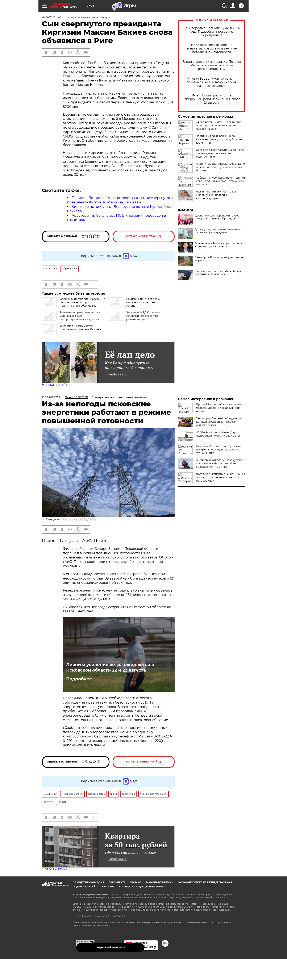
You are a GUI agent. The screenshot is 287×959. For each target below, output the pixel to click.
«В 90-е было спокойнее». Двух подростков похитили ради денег (218, 434)
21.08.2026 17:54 (52, 397)
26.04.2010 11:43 (51, 17)
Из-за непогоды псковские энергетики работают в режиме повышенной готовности (212, 48)
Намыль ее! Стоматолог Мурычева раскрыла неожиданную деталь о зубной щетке (218, 449)
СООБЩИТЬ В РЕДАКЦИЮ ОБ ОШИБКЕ (142, 886)
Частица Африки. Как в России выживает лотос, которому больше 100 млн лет (219, 139)
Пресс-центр (117, 882)
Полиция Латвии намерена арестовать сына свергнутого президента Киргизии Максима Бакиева (120, 200)
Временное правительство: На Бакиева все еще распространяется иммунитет (80, 316)
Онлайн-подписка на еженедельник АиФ (205, 882)
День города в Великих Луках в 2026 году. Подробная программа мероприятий (211, 31)
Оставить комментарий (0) (143, 236)
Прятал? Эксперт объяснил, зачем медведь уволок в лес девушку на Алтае (218, 408)
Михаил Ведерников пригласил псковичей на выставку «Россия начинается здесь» (212, 82)
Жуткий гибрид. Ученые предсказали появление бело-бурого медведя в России (220, 167)
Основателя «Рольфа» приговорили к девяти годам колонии (218, 245)
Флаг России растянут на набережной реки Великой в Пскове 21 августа (212, 99)
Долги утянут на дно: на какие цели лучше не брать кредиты (218, 231)
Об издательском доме (88, 882)
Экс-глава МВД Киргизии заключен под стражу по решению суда (143, 316)
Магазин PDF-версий (159, 882)
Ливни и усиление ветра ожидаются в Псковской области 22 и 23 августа (110, 667)
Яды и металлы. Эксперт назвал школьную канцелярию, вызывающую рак (216, 195)
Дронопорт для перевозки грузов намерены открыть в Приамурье (217, 217)
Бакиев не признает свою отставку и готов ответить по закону (145, 302)
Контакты (107, 886)
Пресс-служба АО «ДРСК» (79, 519)
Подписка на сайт (85, 886)
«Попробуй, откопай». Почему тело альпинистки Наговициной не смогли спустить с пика (219, 463)
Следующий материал (110, 947)
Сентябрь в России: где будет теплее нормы (219, 259)
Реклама (135, 882)
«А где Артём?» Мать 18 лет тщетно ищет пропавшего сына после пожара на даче (219, 125)
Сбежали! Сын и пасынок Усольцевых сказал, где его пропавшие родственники (220, 153)
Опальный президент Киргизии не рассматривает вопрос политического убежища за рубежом (73, 304)
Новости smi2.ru (56, 385)
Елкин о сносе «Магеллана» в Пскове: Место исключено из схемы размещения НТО (211, 65)
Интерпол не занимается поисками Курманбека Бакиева (80, 327)
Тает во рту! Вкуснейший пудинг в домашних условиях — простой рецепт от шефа (218, 422)
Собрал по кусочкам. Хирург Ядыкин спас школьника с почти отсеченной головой (220, 181)
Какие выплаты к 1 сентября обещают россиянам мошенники (219, 273)
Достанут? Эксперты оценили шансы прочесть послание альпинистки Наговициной (220, 477)
